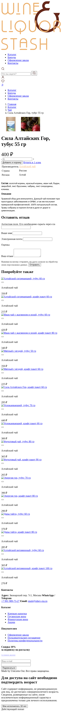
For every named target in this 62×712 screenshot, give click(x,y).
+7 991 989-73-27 (10, 601)
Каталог (12, 54)
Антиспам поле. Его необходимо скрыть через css (28, 224)
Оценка (5, 244)
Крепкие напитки (17, 613)
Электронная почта (11, 239)
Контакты (13, 63)
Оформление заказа (18, 60)
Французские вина (18, 619)
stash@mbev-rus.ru (37, 601)
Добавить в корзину (12, 162)
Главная (12, 104)
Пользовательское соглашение (24, 637)
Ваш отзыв (7, 256)
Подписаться (9, 668)
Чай (10, 110)
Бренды (12, 57)
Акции (11, 622)
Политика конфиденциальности (25, 640)
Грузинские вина (17, 616)
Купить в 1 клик (32, 162)
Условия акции (8, 655)
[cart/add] (2, 282)
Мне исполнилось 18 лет (15, 706)
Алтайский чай (27, 166)
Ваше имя (6, 233)
